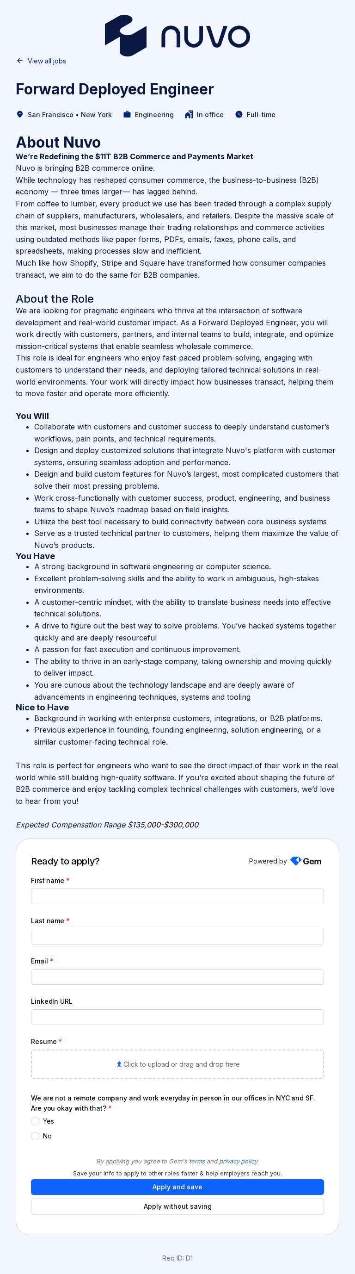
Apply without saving (178, 1206)
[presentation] (177, 1064)
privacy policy (238, 1161)
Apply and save (177, 1187)
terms (197, 1161)
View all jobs (47, 61)
